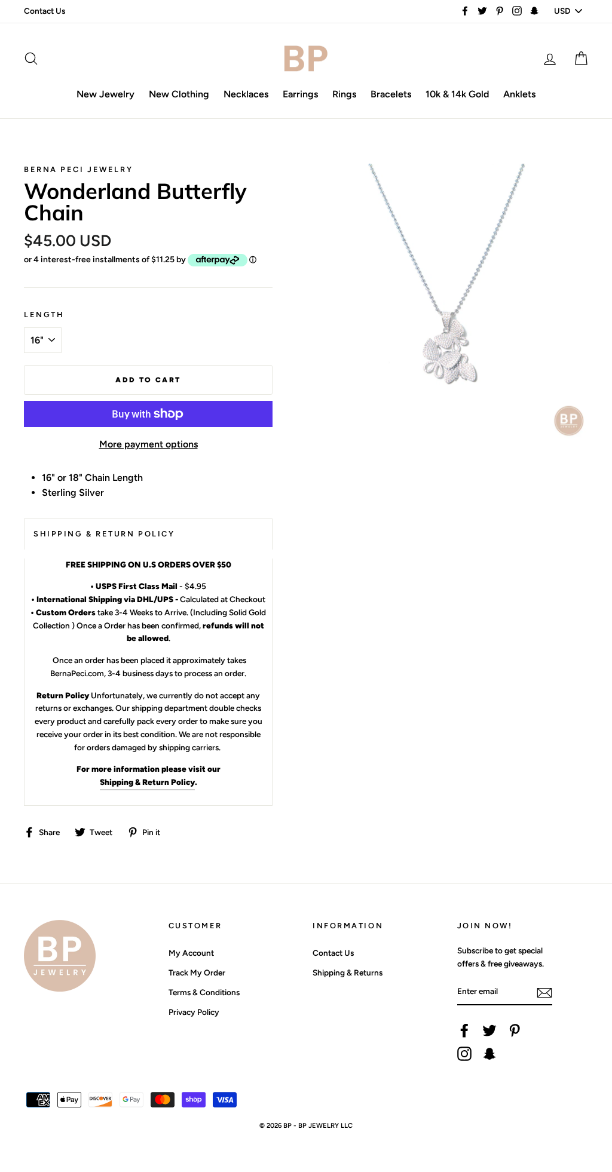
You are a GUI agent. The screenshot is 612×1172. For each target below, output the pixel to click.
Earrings (300, 94)
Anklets (519, 94)
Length (44, 314)
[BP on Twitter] (489, 1030)
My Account (191, 953)
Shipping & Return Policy (147, 782)
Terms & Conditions (204, 992)
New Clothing (179, 94)
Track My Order (197, 972)
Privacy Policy (194, 1012)
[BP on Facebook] (464, 1030)
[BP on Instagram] (464, 1054)
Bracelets (391, 94)
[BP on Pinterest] (514, 1030)
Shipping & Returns (347, 972)
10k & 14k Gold (457, 94)
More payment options (148, 444)
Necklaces (246, 94)
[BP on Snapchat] (489, 1054)
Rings (344, 94)
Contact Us (44, 11)
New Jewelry (105, 94)
